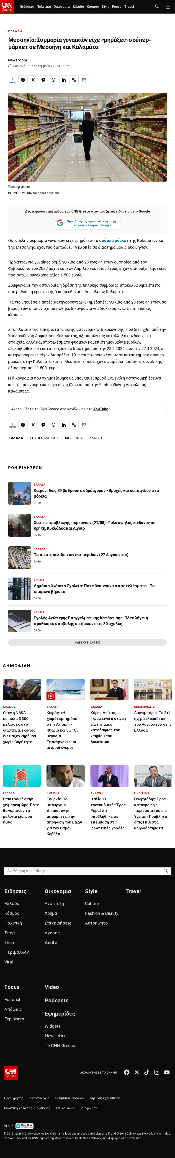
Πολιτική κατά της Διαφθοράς (27, 1108)
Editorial (12, 999)
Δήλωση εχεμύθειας (105, 1098)
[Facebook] (126, 1072)
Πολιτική (44, 7)
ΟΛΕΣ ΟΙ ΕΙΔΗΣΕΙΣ (87, 642)
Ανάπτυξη (54, 903)
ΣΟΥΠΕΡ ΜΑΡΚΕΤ (44, 438)
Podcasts (57, 1000)
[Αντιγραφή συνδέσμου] (74, 79)
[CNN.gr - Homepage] (7, 7)
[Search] (166, 870)
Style (105, 7)
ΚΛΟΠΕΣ (96, 438)
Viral (8, 962)
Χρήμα (51, 913)
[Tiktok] (146, 1072)
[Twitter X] (136, 1072)
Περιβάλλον (16, 952)
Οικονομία (62, 7)
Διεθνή (52, 942)
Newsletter (55, 1035)
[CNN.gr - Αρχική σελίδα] (11, 1073)
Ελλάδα (78, 7)
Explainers (14, 1018)
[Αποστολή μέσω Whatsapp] (53, 79)
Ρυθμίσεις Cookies (69, 1098)
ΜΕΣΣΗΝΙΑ (74, 438)
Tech (9, 942)
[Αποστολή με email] (84, 79)
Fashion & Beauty (101, 913)
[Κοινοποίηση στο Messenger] (43, 79)
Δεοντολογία (39, 1098)
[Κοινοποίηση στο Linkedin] (63, 79)
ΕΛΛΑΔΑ (15, 31)
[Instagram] (157, 1072)
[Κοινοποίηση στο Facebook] (23, 79)
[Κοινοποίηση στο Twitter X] (33, 79)
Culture (92, 903)
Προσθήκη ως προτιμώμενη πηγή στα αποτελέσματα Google (91, 223)
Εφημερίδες (60, 1014)
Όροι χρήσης (13, 1098)
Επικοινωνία (65, 1108)
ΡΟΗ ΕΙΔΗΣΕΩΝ (25, 468)
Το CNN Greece (60, 1045)
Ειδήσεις (27, 7)
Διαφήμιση (89, 1108)
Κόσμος (93, 7)
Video (52, 987)
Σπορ (9, 932)
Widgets (53, 1026)
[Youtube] (167, 1072)
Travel (129, 7)
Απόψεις (13, 1009)
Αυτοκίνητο (96, 923)
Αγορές (52, 932)
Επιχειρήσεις (58, 923)
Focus (116, 7)
